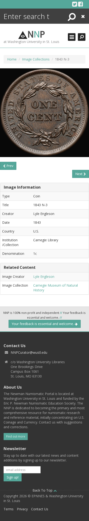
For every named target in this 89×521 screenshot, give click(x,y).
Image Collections (36, 59)
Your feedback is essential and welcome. (43, 323)
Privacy (22, 509)
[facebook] (80, 4)
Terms (9, 509)
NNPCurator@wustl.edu (29, 352)
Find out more (15, 436)
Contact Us (39, 509)
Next (79, 174)
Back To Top (43, 490)
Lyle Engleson (43, 276)
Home (12, 59)
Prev (9, 165)
